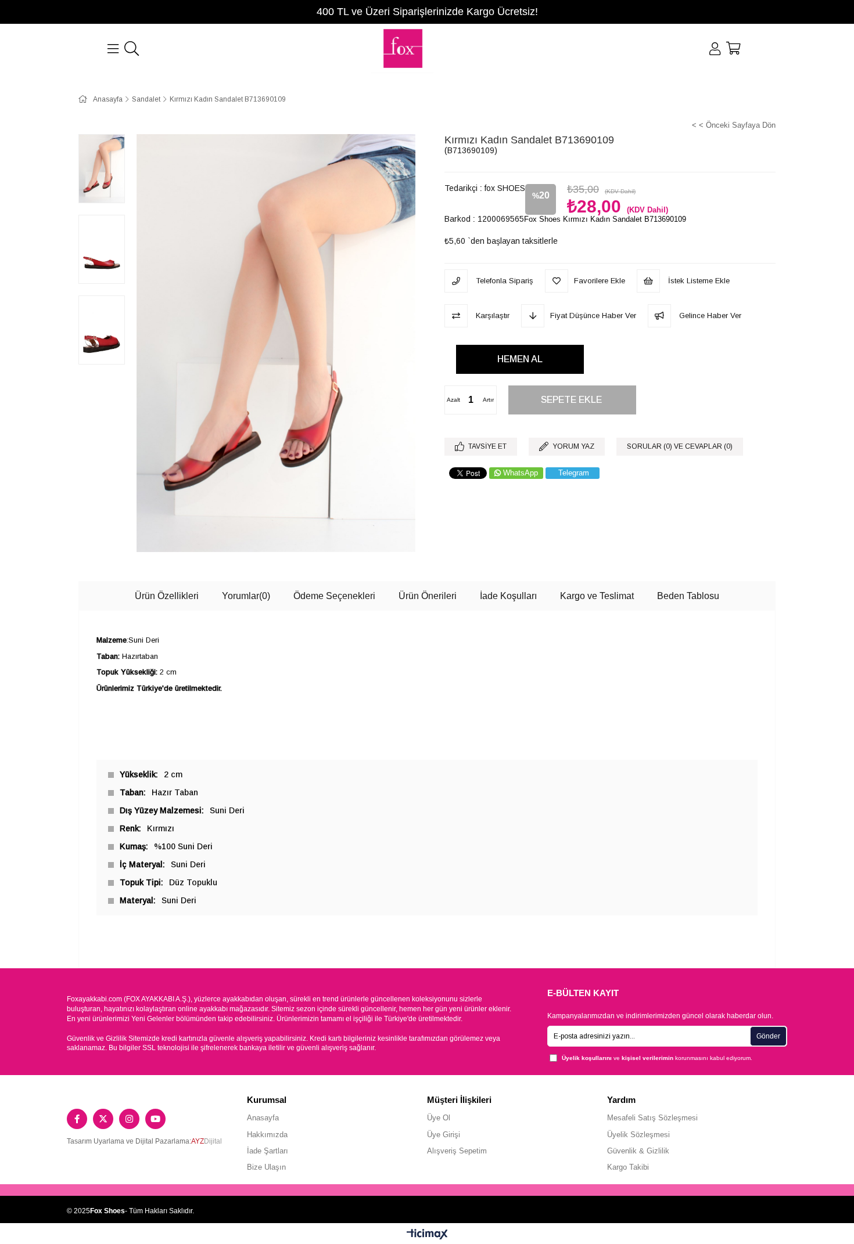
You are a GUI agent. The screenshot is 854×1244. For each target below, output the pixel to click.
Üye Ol (438, 1117)
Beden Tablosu (688, 596)
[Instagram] (129, 1119)
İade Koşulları (508, 596)
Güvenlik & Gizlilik (638, 1150)
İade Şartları (267, 1150)
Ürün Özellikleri (167, 596)
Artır (488, 399)
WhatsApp (520, 472)
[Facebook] (77, 1119)
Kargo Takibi (628, 1167)
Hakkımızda (267, 1134)
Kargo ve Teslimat (597, 596)
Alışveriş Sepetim (457, 1150)
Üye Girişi (443, 1134)
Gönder (768, 1036)
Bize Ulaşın (266, 1167)
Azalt (453, 399)
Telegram (573, 472)
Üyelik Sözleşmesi (638, 1134)
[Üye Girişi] (714, 48)
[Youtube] (155, 1119)
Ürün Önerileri (428, 596)
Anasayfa (263, 1117)
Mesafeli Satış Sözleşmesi (652, 1117)
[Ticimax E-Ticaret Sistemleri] (427, 1235)
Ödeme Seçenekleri (334, 596)
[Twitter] (103, 1119)
